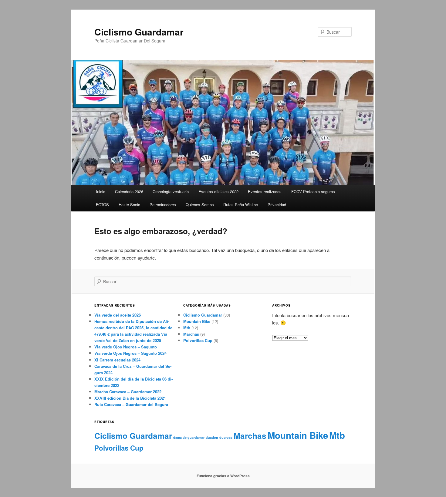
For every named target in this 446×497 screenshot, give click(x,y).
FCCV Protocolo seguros (313, 191)
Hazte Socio (129, 204)
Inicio (100, 191)
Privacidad (277, 204)
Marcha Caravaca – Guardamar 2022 (127, 392)
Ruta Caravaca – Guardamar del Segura (131, 404)
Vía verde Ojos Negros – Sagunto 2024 (130, 353)
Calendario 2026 (129, 191)
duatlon (212, 437)
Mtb (186, 328)
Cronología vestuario (171, 191)
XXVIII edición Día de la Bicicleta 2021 (130, 398)
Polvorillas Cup (197, 340)
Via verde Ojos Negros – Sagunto (125, 347)
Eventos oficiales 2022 (218, 191)
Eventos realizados (265, 191)
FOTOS (102, 204)
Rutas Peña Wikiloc (240, 204)
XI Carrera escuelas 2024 (117, 360)
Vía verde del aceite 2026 (117, 315)
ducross (225, 437)
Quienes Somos (200, 204)
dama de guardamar (188, 437)
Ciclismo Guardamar (139, 31)
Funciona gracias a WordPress (223, 476)
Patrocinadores (163, 204)
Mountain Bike (196, 321)
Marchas (191, 334)
